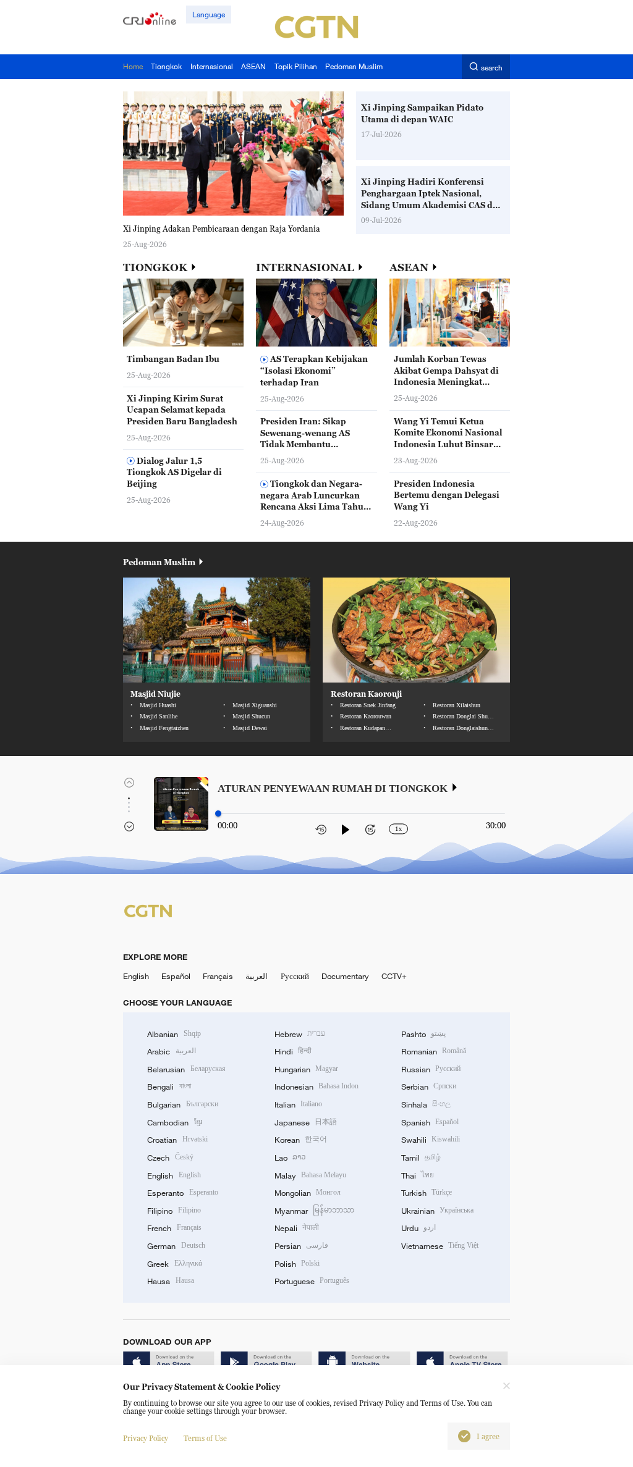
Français (218, 976)
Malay (310, 1175)
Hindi (293, 1051)
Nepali (296, 1228)
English (136, 976)
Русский (295, 976)
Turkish (426, 1193)
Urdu (418, 1228)
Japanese (305, 1122)
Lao (290, 1157)
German (176, 1246)
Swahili (430, 1140)
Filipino (173, 1211)
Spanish (430, 1122)
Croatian (177, 1140)
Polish (297, 1264)
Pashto (423, 1034)
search (492, 67)
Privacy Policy (145, 1438)
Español (175, 976)
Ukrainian (437, 1211)
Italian (298, 1104)
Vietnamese (439, 1246)
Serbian (428, 1086)
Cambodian (174, 1122)
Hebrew (299, 1034)
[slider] (218, 813)
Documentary (345, 976)
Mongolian (307, 1193)
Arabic (171, 1051)
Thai (417, 1175)
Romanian (433, 1051)
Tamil (421, 1157)
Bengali (168, 1086)
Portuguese (311, 1281)
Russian (431, 1069)
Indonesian (316, 1086)
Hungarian (306, 1069)
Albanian (173, 1034)
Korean (300, 1140)
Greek (174, 1264)
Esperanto (182, 1193)
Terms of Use (205, 1438)
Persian (301, 1246)
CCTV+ (394, 976)
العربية (256, 976)
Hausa (170, 1281)
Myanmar (314, 1211)
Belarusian (186, 1069)
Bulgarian (182, 1104)
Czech (170, 1157)
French (174, 1228)
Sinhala (426, 1104)
